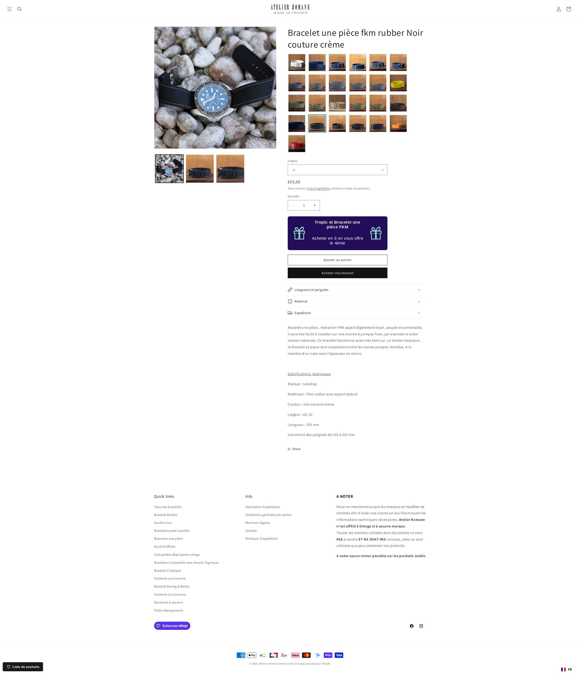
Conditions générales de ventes (268, 514)
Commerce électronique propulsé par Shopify (303, 663)
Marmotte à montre (168, 602)
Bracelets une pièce (168, 538)
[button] (9, 9)
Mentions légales (257, 522)
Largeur (293, 161)
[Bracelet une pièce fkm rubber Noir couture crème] (317, 123)
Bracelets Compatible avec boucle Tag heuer (186, 562)
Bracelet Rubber (166, 514)
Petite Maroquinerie (168, 610)
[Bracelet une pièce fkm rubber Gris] (297, 83)
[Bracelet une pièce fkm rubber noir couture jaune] (337, 123)
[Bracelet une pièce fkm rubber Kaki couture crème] (317, 103)
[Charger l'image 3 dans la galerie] (230, 169)
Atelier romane (267, 663)
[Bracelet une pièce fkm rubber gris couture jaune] (337, 83)
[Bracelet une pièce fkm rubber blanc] (297, 62)
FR (570, 669)
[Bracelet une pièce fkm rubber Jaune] (398, 83)
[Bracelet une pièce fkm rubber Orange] (398, 123)
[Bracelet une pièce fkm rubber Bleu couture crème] (337, 62)
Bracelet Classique (167, 570)
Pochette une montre (170, 578)
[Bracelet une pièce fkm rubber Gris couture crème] (317, 83)
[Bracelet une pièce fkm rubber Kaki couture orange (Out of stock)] (378, 103)
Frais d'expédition (318, 188)
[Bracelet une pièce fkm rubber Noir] (297, 123)
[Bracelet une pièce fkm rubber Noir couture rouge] (378, 123)
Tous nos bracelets (168, 507)
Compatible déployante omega (177, 554)
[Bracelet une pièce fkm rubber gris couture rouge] (378, 83)
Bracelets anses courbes (172, 531)
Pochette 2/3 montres (170, 594)
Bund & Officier (165, 546)
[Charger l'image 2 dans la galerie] (200, 169)
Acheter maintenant (338, 273)
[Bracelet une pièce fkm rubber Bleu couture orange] (378, 62)
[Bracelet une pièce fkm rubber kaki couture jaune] (358, 103)
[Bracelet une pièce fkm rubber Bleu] (317, 62)
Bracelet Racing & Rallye (171, 586)
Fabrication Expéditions (262, 507)
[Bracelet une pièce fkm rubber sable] (337, 103)
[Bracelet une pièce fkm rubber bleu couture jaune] (358, 62)
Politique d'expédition (261, 538)
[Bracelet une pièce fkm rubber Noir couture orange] (358, 123)
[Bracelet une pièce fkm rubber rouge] (297, 144)
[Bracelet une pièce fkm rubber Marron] (398, 103)
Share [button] (296, 449)
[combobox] (566, 669)
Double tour (163, 522)
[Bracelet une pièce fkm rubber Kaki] (297, 103)
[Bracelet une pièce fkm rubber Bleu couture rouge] (398, 62)
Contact (251, 531)
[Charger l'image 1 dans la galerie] (169, 169)
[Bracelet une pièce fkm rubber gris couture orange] (358, 83)
